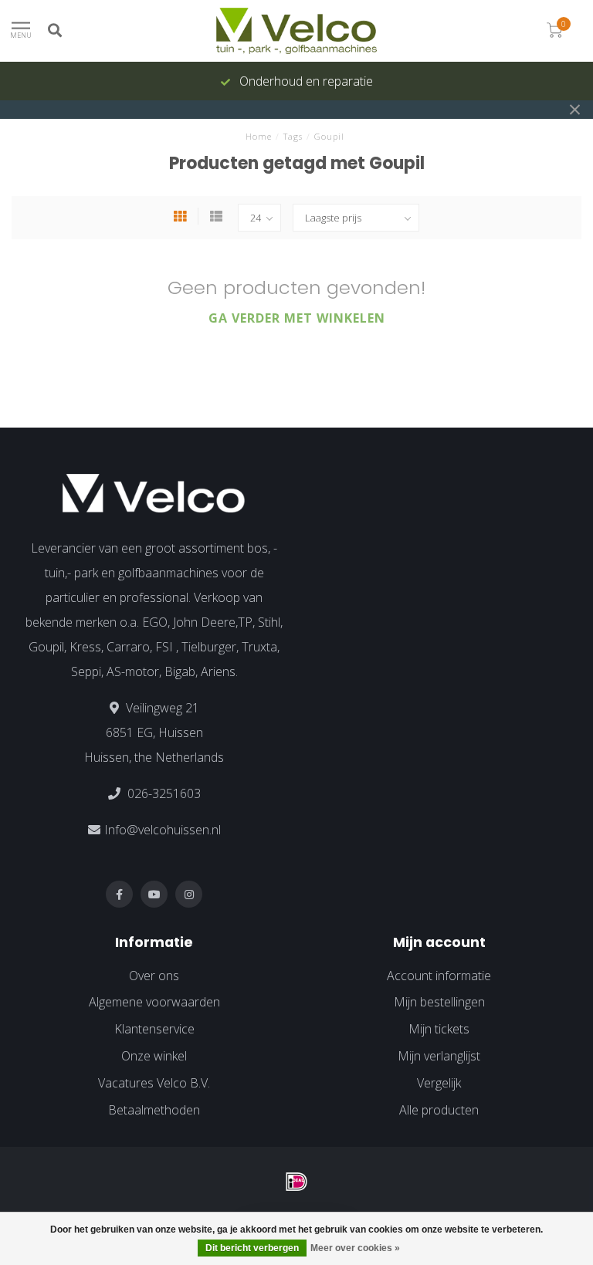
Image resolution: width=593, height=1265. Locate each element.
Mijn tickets (438, 1028)
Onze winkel (154, 1055)
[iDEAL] (296, 1181)
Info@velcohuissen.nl (162, 829)
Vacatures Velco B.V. (154, 1082)
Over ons (154, 975)
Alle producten (439, 1109)
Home (259, 136)
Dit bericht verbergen (252, 1248)
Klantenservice (154, 1028)
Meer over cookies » (355, 1248)
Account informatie (439, 975)
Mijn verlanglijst (439, 1055)
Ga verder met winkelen (296, 317)
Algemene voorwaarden (154, 1001)
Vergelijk (439, 1082)
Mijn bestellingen (439, 1001)
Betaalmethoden (154, 1109)
